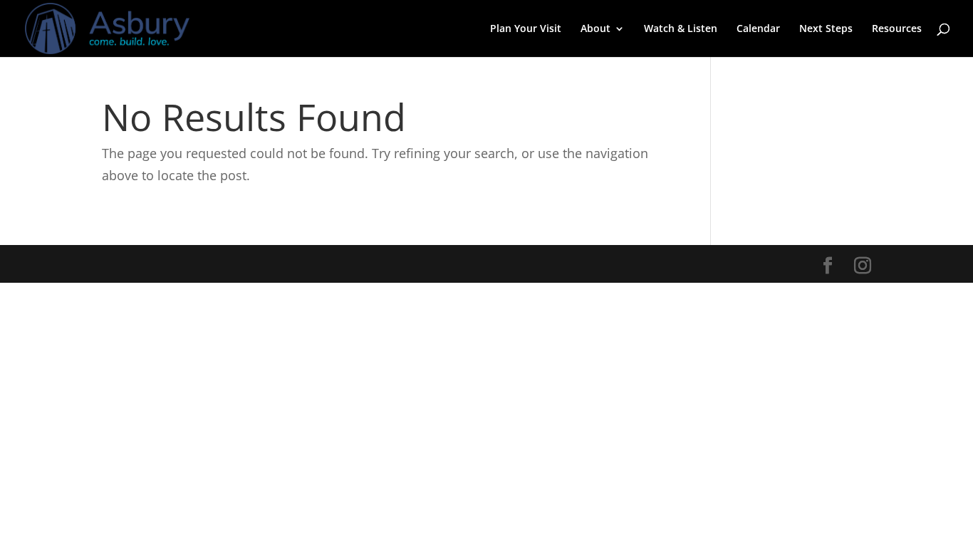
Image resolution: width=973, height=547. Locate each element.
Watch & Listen (680, 29)
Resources (897, 29)
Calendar (758, 29)
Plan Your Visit (525, 29)
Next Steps (826, 29)
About (595, 29)
